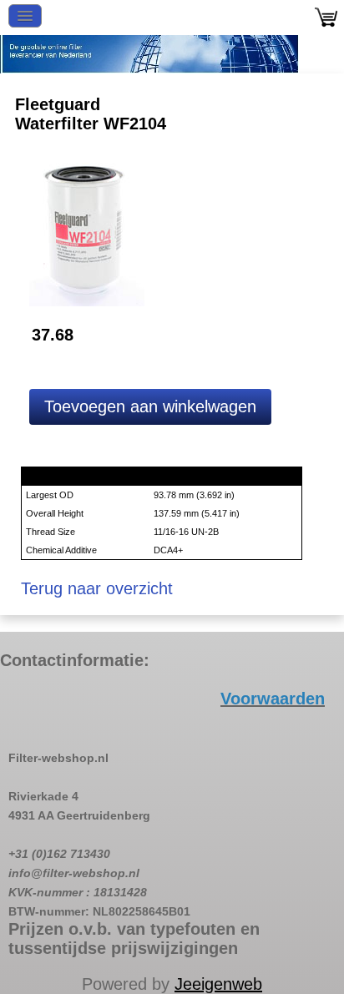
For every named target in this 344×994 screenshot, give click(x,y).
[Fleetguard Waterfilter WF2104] (86, 229)
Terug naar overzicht (97, 588)
